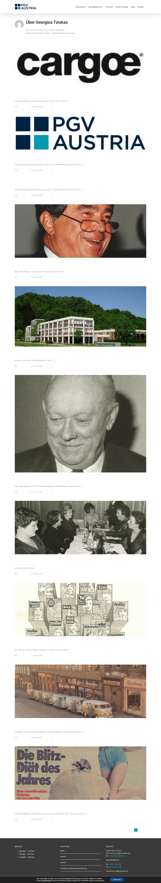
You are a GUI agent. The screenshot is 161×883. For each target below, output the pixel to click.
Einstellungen (46, 881)
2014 (21, 93)
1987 (21, 264)
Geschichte (47, 106)
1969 (21, 642)
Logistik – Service (26, 857)
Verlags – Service (26, 854)
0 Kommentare (58, 106)
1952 (21, 806)
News (62, 851)
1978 (20, 353)
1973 (20, 560)
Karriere (63, 856)
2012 (21, 157)
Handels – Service (26, 851)
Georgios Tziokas (24, 106)
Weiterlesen (142, 106)
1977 (20, 479)
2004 (21, 182)
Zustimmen (117, 880)
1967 (21, 724)
